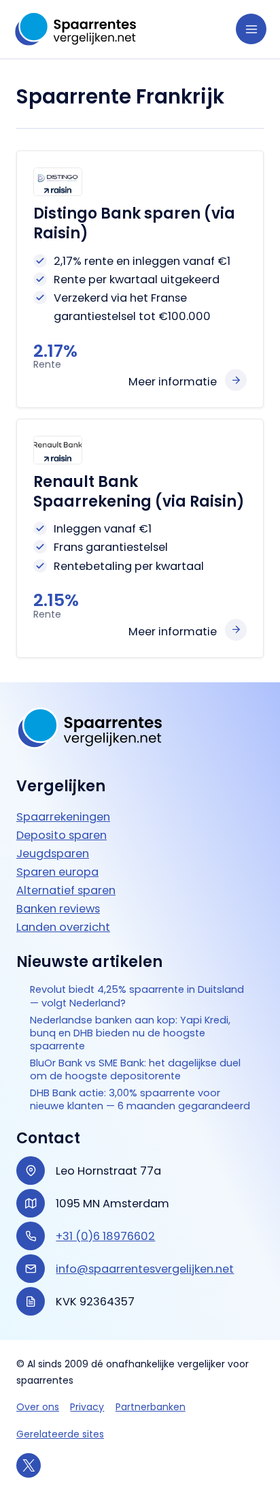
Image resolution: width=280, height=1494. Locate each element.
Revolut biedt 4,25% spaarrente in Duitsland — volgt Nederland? (137, 996)
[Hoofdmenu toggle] (251, 29)
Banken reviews (58, 909)
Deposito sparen (61, 835)
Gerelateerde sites (60, 1434)
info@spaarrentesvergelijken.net (145, 1269)
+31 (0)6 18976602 (105, 1236)
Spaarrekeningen (63, 817)
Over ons (37, 1407)
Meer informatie (172, 382)
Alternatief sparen (66, 890)
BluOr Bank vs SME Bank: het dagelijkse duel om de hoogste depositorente (135, 1070)
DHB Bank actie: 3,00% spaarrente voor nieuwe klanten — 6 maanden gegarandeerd (140, 1100)
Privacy (87, 1407)
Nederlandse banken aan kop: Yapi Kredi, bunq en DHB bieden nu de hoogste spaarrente (130, 1033)
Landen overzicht (63, 927)
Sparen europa (57, 872)
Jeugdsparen (52, 853)
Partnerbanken (151, 1407)
